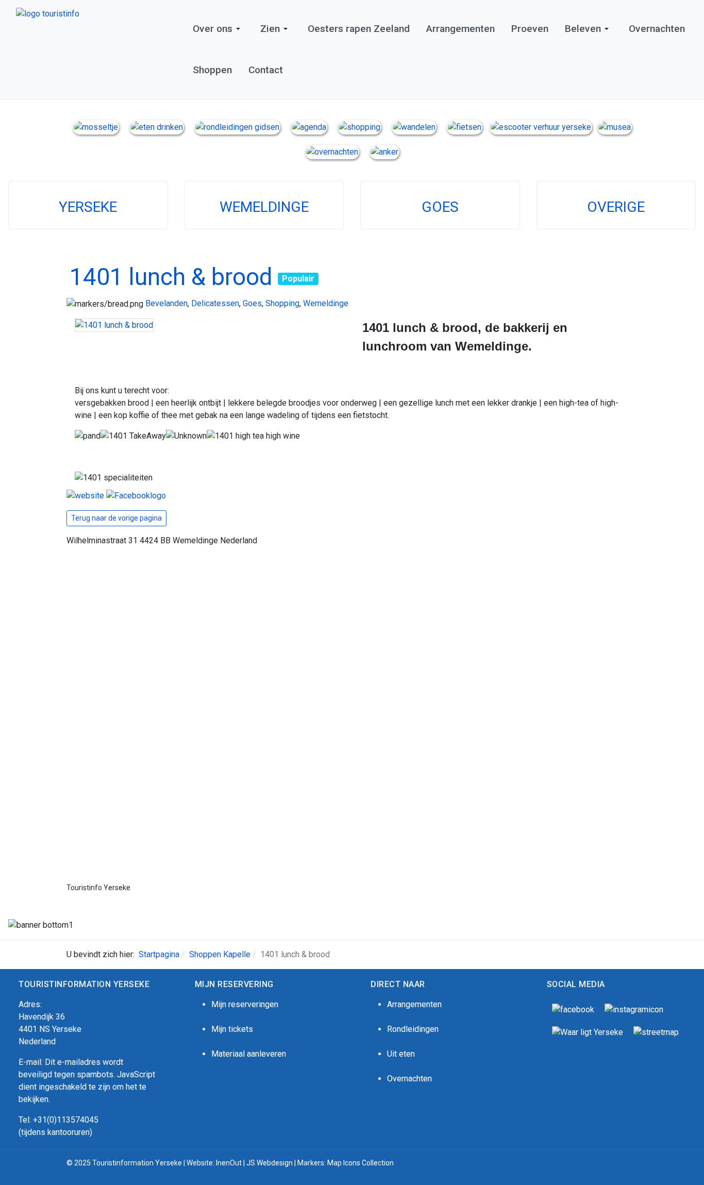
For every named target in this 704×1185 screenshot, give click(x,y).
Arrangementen (414, 1004)
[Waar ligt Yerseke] (587, 1032)
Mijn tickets (232, 1029)
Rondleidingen (413, 1029)
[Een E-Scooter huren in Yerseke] (541, 126)
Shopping (282, 303)
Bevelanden (166, 303)
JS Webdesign (269, 1163)
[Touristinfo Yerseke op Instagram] (633, 1009)
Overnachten (409, 1078)
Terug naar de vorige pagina (116, 518)
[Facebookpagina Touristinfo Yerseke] (573, 1009)
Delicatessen (215, 303)
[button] (218, 28)
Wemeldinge (325, 303)
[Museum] (614, 126)
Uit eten (401, 1054)
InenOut (229, 1163)
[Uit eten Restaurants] (156, 126)
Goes (252, 303)
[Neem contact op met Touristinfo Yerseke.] (384, 151)
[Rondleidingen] (237, 126)
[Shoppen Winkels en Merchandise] (359, 126)
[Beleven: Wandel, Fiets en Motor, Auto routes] (656, 1032)
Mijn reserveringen (244, 1004)
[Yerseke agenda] (309, 126)
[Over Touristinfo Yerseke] (96, 126)
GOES (440, 206)
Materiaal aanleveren (248, 1054)
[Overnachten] (332, 151)
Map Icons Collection (361, 1163)
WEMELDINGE (264, 206)
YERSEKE (88, 206)
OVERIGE (616, 206)
